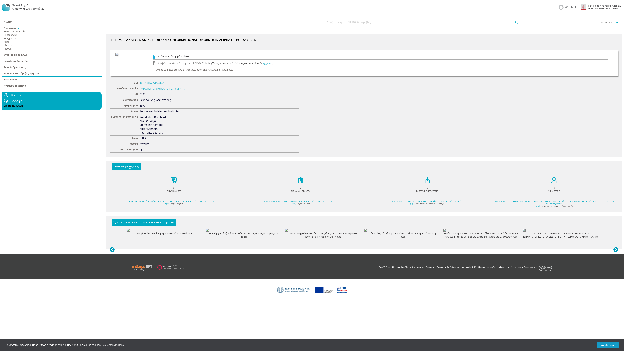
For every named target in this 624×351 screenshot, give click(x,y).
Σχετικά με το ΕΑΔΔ (15, 54)
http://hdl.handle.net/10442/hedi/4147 (163, 88)
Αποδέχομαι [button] (608, 345)
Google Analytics (176, 204)
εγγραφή (267, 63)
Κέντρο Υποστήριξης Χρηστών (22, 73)
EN (617, 22)
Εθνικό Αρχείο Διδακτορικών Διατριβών (430, 204)
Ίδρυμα (7, 48)
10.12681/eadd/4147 (152, 83)
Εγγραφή (16, 101)
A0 (606, 22)
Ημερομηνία (10, 34)
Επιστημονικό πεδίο (15, 31)
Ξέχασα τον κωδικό (13, 105)
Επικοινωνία (11, 79)
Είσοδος (16, 95)
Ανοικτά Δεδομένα (15, 85)
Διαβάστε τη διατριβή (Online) (173, 56)
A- (602, 22)
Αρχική (8, 21)
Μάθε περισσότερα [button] (113, 345)
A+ (610, 22)
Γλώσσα (8, 45)
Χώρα (6, 41)
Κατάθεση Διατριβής (16, 61)
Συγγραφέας (10, 38)
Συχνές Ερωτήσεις (15, 67)
